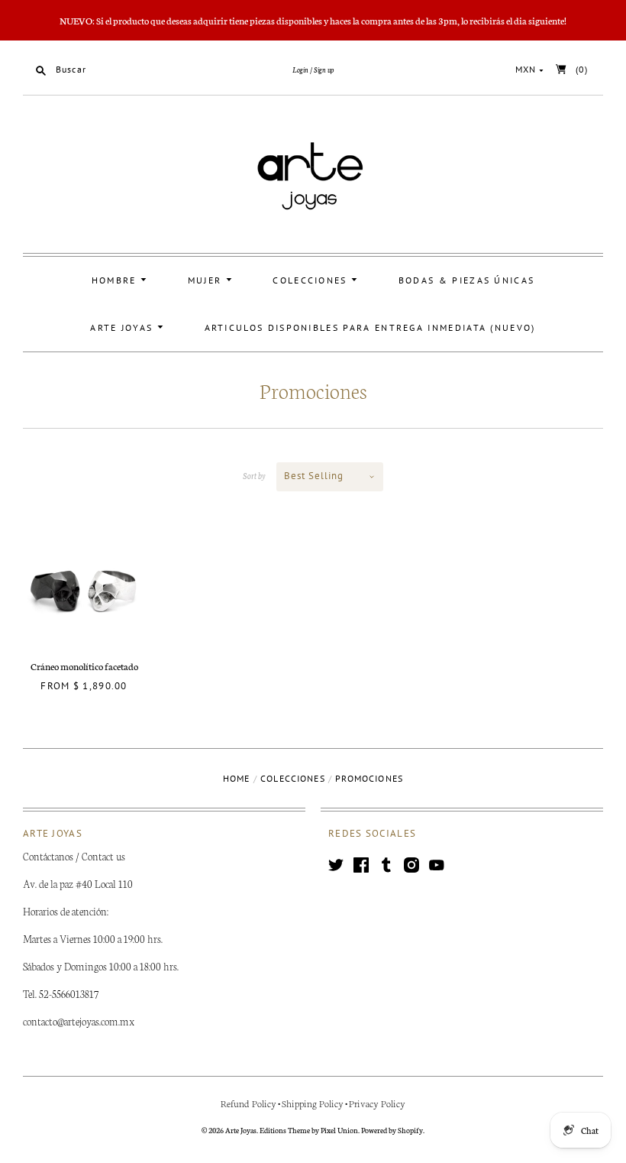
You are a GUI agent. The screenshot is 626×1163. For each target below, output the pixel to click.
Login (300, 69)
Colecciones (312, 280)
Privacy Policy (377, 1103)
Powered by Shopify (392, 1130)
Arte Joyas (123, 327)
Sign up (324, 69)
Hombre (116, 280)
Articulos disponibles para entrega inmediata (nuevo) (370, 327)
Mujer (207, 280)
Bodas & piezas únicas (467, 280)
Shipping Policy (313, 1103)
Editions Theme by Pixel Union (309, 1130)
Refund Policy (248, 1103)
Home (236, 778)
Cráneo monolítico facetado (84, 665)
